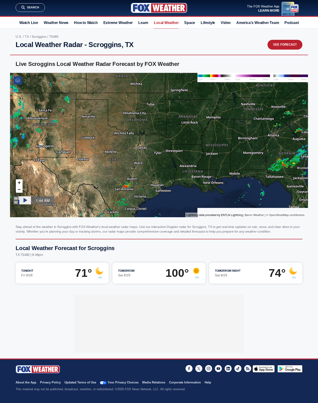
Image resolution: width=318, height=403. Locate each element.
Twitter (198, 368)
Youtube (218, 368)
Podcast (291, 23)
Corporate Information (185, 382)
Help (208, 382)
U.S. (19, 36)
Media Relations (153, 382)
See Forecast (285, 44)
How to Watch (86, 23)
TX (27, 36)
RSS (247, 368)
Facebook (189, 368)
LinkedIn (228, 368)
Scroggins (39, 36)
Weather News (56, 23)
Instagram (208, 368)
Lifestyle (208, 23)
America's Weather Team (257, 23)
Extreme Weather (118, 23)
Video (226, 23)
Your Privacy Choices (123, 382)
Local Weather (166, 23)
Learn (143, 23)
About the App (26, 382)
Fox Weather (159, 8)
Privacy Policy (50, 382)
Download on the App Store (264, 369)
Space (189, 23)
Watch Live (28, 23)
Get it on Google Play (289, 369)
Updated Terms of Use (80, 382)
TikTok (237, 368)
